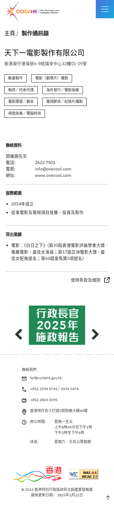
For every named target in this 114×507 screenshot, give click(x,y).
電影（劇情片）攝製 (51, 78)
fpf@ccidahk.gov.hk (46, 378)
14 (100, 355)
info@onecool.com (53, 169)
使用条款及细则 (86, 280)
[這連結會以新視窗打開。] (57, 325)
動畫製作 (15, 78)
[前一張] (21, 332)
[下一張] (93, 332)
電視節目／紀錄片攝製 (64, 101)
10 (57, 355)
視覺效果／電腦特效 (24, 113)
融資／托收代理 (21, 90)
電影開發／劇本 (21, 101)
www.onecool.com (53, 175)
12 (79, 355)
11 (68, 355)
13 (90, 355)
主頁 (9, 33)
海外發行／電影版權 (62, 90)
